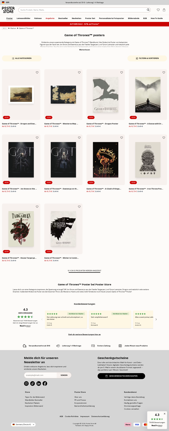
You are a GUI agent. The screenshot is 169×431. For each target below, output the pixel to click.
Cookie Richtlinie (71, 416)
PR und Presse (80, 400)
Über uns (78, 397)
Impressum (84, 416)
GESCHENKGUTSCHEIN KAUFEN (123, 376)
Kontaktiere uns (130, 400)
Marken (13, 28)
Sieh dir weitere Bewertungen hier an (84, 334)
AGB (61, 416)
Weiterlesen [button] (84, 50)
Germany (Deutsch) (23, 424)
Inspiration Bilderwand (34, 406)
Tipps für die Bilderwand (35, 397)
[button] (157, 420)
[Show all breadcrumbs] (4, 28)
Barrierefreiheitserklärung (84, 406)
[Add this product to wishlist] (37, 72)
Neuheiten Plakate (32, 403)
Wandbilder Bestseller (34, 400)
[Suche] (148, 9)
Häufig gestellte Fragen (133, 403)
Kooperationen (80, 403)
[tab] (158, 10)
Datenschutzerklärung (100, 416)
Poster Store (90, 423)
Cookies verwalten (131, 409)
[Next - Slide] (156, 319)
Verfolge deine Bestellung (134, 397)
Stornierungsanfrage (132, 406)
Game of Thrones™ (26, 28)
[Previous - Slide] (42, 319)
